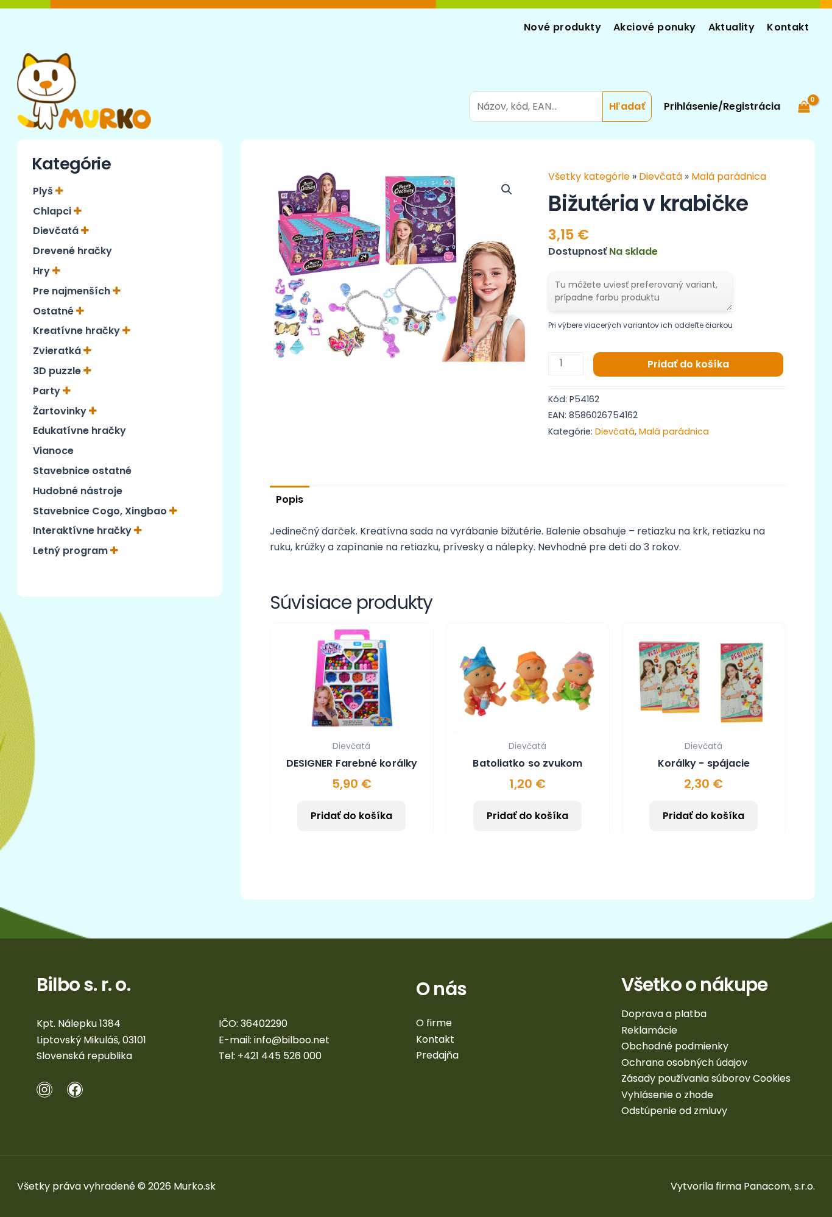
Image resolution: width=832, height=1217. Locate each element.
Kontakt (788, 27)
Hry (42, 271)
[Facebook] (75, 1089)
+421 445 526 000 (280, 1056)
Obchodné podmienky (674, 1046)
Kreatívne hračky (77, 331)
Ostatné (54, 311)
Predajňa (437, 1055)
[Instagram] (44, 1089)
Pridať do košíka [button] (351, 816)
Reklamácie (649, 1030)
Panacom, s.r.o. (779, 1186)
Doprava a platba (664, 1014)
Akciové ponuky (654, 27)
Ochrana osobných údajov (684, 1063)
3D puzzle (58, 371)
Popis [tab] (289, 499)
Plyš (44, 191)
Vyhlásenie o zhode (667, 1095)
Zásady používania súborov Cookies (706, 1078)
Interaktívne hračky (83, 530)
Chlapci (53, 211)
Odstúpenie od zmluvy (674, 1111)
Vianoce (53, 451)
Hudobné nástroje (77, 491)
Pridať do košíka (688, 364)
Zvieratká (58, 351)
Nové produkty (562, 27)
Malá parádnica (728, 176)
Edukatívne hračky (79, 431)
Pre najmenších (73, 291)
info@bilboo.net (292, 1040)
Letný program (71, 551)
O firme (434, 1023)
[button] (507, 189)
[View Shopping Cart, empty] (803, 91)
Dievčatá (57, 231)
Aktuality (731, 27)
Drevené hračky (72, 251)
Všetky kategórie (590, 176)
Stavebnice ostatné (82, 471)
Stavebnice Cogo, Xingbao (101, 511)
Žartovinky (61, 411)
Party (48, 391)
